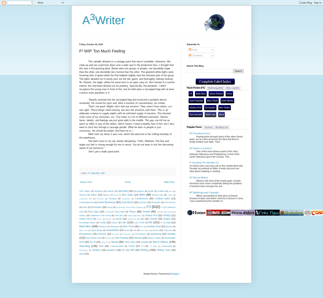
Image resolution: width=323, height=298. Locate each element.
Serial (114, 241)
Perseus (102, 234)
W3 (123, 250)
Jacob (119, 219)
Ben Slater (127, 195)
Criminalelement (86, 202)
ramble (171, 233)
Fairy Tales (93, 211)
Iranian (109, 219)
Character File (85, 199)
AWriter (102, 20)
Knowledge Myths (87, 222)
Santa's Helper (154, 238)
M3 (150, 222)
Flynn (132, 211)
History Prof (151, 215)
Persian (115, 234)
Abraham (98, 191)
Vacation (96, 250)
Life (124, 222)
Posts (194, 49)
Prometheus (140, 234)
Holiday (167, 215)
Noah (126, 230)
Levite (103, 222)
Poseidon (127, 234)
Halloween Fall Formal (100, 215)
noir (135, 230)
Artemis (82, 195)
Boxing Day (157, 195)
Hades (82, 215)
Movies (169, 226)
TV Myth (153, 246)
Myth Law (83, 230)
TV (142, 246)
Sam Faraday (122, 238)
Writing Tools (163, 250)
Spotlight (145, 242)
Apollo (150, 191)
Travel (131, 246)
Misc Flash (128, 226)
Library (114, 222)
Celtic (170, 195)
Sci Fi (93, 242)
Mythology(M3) (215, 88)
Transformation (117, 246)
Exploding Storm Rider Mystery (129, 207)
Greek (146, 211)
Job (142, 219)
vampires (111, 250)
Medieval (103, 226)
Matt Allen (95, 173)
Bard (116, 195)
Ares (171, 191)
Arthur (94, 195)
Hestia (130, 216)
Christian (113, 198)
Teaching (84, 245)
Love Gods (139, 222)
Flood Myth (119, 212)
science (104, 242)
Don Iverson (170, 202)
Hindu (138, 216)
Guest (170, 212)
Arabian (161, 191)
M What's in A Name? (201, 148)
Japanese (132, 219)
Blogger (175, 274)
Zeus (81, 254)
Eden (84, 207)
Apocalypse (138, 191)
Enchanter (96, 207)
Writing (144, 249)
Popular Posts (194, 127)
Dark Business (106, 202)
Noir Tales (145, 230)
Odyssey (168, 230)
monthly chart (154, 226)
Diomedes (156, 202)
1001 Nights (84, 191)
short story (130, 242)
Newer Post (86, 182)
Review (108, 238)
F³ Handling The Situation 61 (204, 162)
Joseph (153, 219)
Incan (99, 219)
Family (107, 212)
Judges (166, 219)
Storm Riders (160, 241)
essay (110, 207)
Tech (101, 246)
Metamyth (114, 226)
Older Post (169, 182)
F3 (89, 173)
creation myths (162, 198)
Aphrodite (123, 191)
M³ (161, 223)
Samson (138, 238)
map (168, 222)
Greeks (160, 212)
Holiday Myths (86, 219)
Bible (142, 194)
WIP (103, 173)
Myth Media (96, 230)
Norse (156, 230)
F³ (162, 207)
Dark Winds (127, 202)
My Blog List (222, 127)
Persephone (85, 234)
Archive (208, 127)
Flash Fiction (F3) (196, 87)
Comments (197, 55)
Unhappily (83, 250)
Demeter (143, 202)
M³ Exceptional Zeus (200, 133)
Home (128, 182)
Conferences (141, 198)
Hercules (119, 215)
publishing (156, 234)
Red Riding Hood (93, 238)
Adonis (111, 191)
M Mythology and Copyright (204, 192)
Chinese (100, 199)
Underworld (167, 246)
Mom (141, 227)
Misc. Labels (232, 88)
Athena (106, 195)
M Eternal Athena (199, 177)
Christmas (126, 199)
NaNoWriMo (112, 230)
